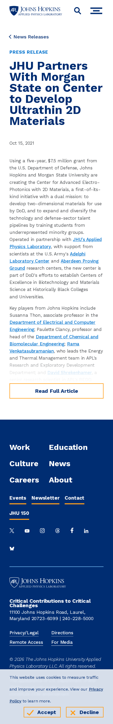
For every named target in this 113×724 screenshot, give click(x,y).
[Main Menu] (98, 11)
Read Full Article (56, 391)
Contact (74, 498)
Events (17, 498)
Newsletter (45, 498)
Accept (46, 712)
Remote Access (26, 642)
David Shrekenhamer (69, 372)
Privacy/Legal (24, 632)
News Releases (31, 36)
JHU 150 (19, 513)
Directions (62, 632)
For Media (62, 642)
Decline (89, 712)
